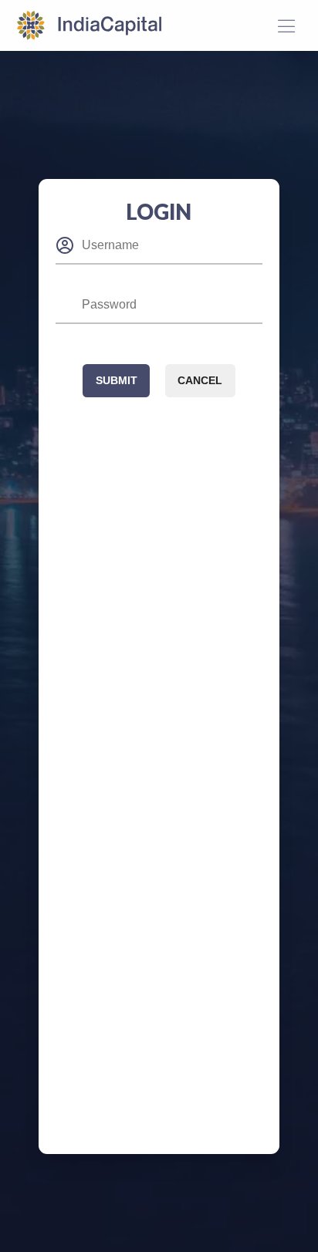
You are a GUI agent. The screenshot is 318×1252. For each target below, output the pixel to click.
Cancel (200, 380)
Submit (116, 380)
